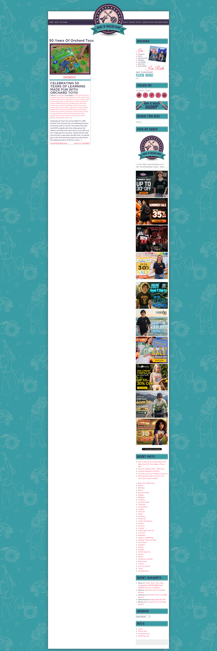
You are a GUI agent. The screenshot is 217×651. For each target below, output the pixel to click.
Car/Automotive (143, 502)
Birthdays (141, 488)
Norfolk (52, 103)
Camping (141, 500)
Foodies (141, 528)
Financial (141, 526)
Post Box (67, 115)
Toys (70, 117)
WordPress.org (143, 636)
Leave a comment (82, 143)
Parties (140, 556)
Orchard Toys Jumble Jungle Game (66, 107)
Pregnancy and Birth (145, 559)
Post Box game (75, 115)
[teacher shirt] (152, 278)
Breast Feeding (143, 492)
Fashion (141, 523)
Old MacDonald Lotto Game (77, 103)
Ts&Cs (125, 22)
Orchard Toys (54, 105)
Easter (140, 514)
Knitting (140, 547)
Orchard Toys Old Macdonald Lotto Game (74, 109)
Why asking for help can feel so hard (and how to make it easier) (151, 477)
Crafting (141, 509)
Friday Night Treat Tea (146, 530)
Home (51, 22)
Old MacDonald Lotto (61, 103)
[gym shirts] (152, 224)
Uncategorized (60, 95)
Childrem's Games (56, 99)
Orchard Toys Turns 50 (57, 115)
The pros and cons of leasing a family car (153, 473)
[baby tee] (152, 197)
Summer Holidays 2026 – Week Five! (151, 469)
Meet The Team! (61, 22)
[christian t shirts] (152, 335)
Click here (144, 75)
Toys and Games (144, 566)
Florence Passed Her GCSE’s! (149, 471)
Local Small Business (80, 101)
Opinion (141, 554)
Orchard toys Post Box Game (74, 111)
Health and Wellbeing (145, 537)
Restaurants (142, 561)
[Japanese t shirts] (152, 362)
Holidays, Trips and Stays (147, 540)
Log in (140, 629)
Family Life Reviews (145, 521)
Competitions (142, 507)
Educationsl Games (68, 99)
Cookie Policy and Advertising (155, 22)
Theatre (141, 564)
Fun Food (141, 533)
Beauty (140, 485)
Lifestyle (141, 549)
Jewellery (141, 545)
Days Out (141, 511)
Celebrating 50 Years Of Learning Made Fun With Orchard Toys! (67, 87)
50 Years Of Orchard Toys (81, 95)
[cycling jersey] (152, 417)
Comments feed (144, 633)
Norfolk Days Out (144, 552)
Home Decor (142, 542)
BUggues (141, 497)
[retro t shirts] (152, 444)
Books (140, 490)
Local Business (68, 101)
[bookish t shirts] (152, 390)
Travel (140, 568)
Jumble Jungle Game (56, 101)
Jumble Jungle (84, 99)
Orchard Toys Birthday (66, 105)
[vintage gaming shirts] (152, 251)
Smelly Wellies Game (62, 117)
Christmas (141, 504)
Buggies (141, 495)
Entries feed (142, 631)
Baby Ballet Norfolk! (159, 599)
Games (77, 99)
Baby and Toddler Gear (146, 483)
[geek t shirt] (152, 308)
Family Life (142, 518)
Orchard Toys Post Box (57, 111)
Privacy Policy (135, 22)
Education (141, 516)
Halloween (142, 535)
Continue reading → (59, 143)
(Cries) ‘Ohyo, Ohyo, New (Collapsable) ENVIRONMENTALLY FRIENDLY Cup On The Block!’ (150, 585)
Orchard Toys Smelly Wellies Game (74, 113)
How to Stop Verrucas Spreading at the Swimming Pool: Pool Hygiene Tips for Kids (152, 464)
